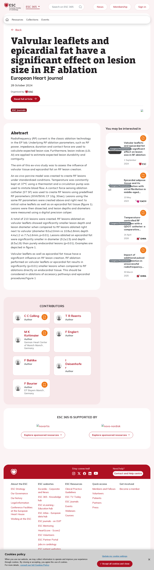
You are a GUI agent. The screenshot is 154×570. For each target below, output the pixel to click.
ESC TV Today (73, 496)
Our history (16, 498)
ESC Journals (72, 501)
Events (45, 19)
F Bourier (30, 383)
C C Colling (31, 316)
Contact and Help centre (128, 473)
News (100, 6)
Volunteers (98, 493)
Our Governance (19, 493)
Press (95, 507)
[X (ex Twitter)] (79, 473)
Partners (97, 502)
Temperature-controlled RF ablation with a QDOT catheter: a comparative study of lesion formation (134, 226)
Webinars (70, 510)
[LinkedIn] (89, 473)
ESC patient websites (49, 549)
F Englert (72, 332)
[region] (77, 560)
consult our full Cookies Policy (34, 565)
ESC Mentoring (46, 525)
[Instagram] (73, 473)
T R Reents (73, 316)
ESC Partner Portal (48, 539)
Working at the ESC (21, 518)
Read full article (23, 98)
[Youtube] (96, 473)
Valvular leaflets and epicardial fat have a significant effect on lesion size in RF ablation (135, 148)
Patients (96, 498)
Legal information (20, 502)
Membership (120, 6)
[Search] (80, 7)
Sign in (142, 6)
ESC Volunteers (46, 535)
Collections (32, 19)
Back (18, 30)
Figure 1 (30, 278)
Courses (69, 515)
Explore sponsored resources (42, 434)
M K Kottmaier (31, 333)
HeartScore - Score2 (49, 530)
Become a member (130, 488)
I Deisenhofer (73, 363)
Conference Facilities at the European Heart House (21, 511)
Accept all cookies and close (115, 564)
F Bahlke (30, 360)
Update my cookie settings (114, 556)
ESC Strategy (18, 488)
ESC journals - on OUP (49, 521)
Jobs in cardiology (47, 544)
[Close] (149, 559)
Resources (17, 19)
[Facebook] (84, 473)
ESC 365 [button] (31, 6)
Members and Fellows (104, 488)
